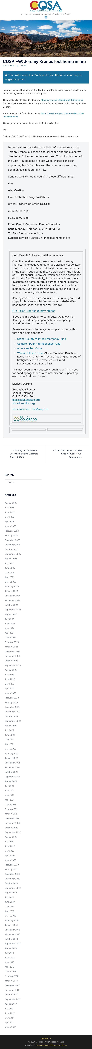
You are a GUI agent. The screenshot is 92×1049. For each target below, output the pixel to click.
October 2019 (11, 883)
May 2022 (9, 739)
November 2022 (12, 712)
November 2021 (12, 767)
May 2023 (9, 684)
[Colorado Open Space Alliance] (46, 7)
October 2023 (11, 661)
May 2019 (9, 906)
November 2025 (12, 545)
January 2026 (11, 535)
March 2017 (10, 1027)
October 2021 (11, 772)
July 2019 (9, 897)
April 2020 (10, 855)
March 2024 (10, 637)
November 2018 (12, 934)
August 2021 (11, 781)
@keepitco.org (31, 399)
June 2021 (10, 790)
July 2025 (9, 563)
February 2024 (12, 642)
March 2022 (10, 749)
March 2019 (10, 916)
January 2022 (11, 758)
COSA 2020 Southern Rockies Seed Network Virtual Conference (67, 453)
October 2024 (11, 605)
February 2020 (12, 865)
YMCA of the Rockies (30, 353)
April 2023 (10, 688)
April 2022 (9, 744)
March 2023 (10, 693)
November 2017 (12, 990)
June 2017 (10, 1013)
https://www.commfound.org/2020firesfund (62, 100)
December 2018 (12, 930)
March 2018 (10, 971)
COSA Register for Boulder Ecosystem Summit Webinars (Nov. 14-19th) (24, 453)
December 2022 (12, 707)
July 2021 (9, 786)
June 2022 (10, 735)
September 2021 (13, 776)
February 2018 (11, 976)
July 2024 (9, 619)
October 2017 (11, 994)
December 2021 (12, 763)
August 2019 (11, 892)
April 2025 (9, 577)
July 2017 (9, 1008)
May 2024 (9, 628)
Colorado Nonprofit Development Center (52, 1045)
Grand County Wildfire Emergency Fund (41, 338)
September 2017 (13, 999)
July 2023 (9, 674)
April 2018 (9, 967)
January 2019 (11, 925)
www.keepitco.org (23, 403)
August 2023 (11, 670)
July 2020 (9, 841)
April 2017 (9, 1022)
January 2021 (11, 814)
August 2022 (11, 725)
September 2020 (13, 832)
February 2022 (12, 753)
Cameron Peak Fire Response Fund (39, 343)
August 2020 (11, 837)
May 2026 (9, 517)
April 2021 (9, 800)
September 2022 (13, 721)
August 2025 (11, 558)
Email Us (47, 1038)
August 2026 (11, 503)
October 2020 (11, 828)
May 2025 (9, 572)
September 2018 (13, 943)
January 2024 (11, 647)
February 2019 (12, 920)
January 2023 (11, 702)
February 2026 (12, 531)
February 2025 (12, 586)
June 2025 (10, 568)
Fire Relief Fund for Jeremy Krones (33, 310)
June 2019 (10, 902)
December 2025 (12, 540)
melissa (17, 399)
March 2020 (10, 860)
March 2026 (10, 526)
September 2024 (13, 609)
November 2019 (12, 879)
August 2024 (11, 614)
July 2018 (9, 953)
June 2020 (10, 846)
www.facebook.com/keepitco (30, 409)
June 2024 (10, 623)
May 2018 (9, 962)
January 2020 (11, 869)
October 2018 (11, 939)
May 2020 (9, 851)
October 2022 (11, 716)
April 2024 (10, 633)
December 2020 (12, 818)
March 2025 (10, 582)
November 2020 (12, 823)
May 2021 (9, 795)
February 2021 (11, 809)
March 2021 (10, 804)
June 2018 (10, 957)
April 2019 (9, 911)
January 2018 (11, 981)
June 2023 (10, 679)
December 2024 (12, 596)
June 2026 (10, 512)
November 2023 (12, 656)
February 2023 (12, 698)
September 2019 (13, 888)
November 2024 (12, 600)
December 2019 (12, 874)
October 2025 (11, 549)
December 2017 (12, 985)
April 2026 (10, 521)
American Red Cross (29, 348)
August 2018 (11, 948)
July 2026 (9, 507)
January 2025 (11, 591)
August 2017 (11, 1004)
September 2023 (13, 665)
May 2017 (9, 1018)
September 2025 (13, 554)
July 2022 (9, 730)
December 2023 (12, 651)
